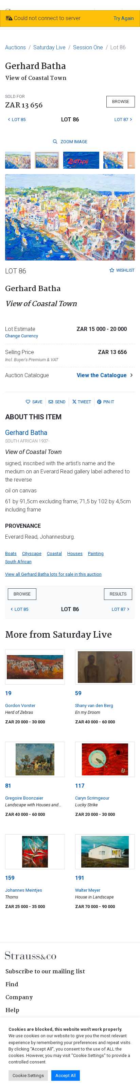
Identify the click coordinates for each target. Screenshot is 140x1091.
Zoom (73, 141)
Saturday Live (49, 47)
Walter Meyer (87, 890)
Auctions (15, 47)
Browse (120, 101)
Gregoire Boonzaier (24, 798)
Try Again (123, 18)
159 (9, 878)
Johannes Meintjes (23, 890)
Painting (96, 553)
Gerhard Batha (26, 433)
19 (8, 693)
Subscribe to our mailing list (45, 971)
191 (79, 878)
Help (12, 1010)
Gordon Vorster (20, 705)
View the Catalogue (102, 375)
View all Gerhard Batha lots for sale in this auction (53, 574)
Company (19, 997)
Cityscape (31, 553)
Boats (11, 553)
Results (118, 594)
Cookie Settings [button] (28, 1075)
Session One (88, 47)
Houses (75, 553)
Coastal (54, 553)
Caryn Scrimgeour (92, 798)
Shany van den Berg (94, 705)
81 (8, 786)
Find (11, 984)
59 (78, 693)
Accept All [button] (65, 1075)
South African (18, 561)
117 (79, 786)
